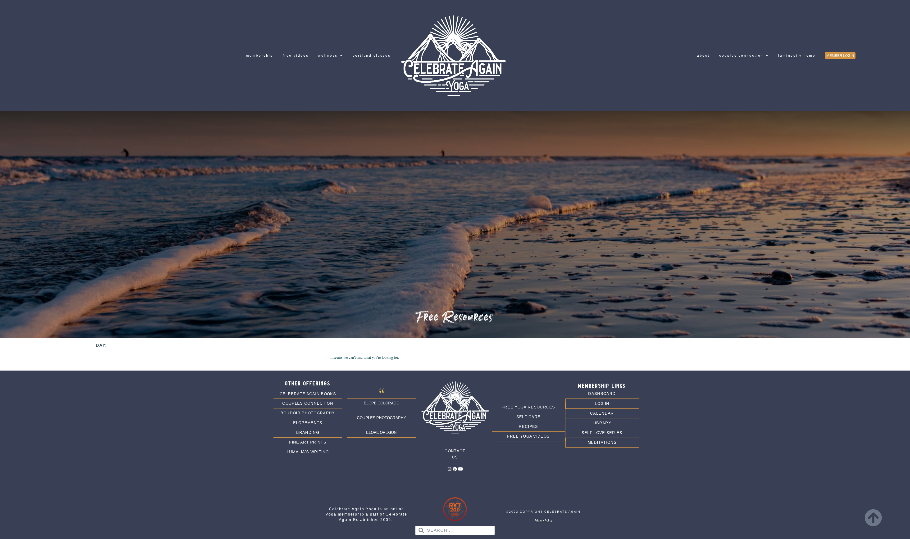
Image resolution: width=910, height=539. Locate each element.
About (703, 55)
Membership (259, 55)
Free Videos (296, 55)
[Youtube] (460, 469)
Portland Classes (372, 55)
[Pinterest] (455, 469)
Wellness (328, 55)
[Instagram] (449, 469)
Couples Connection (741, 55)
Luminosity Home (796, 55)
